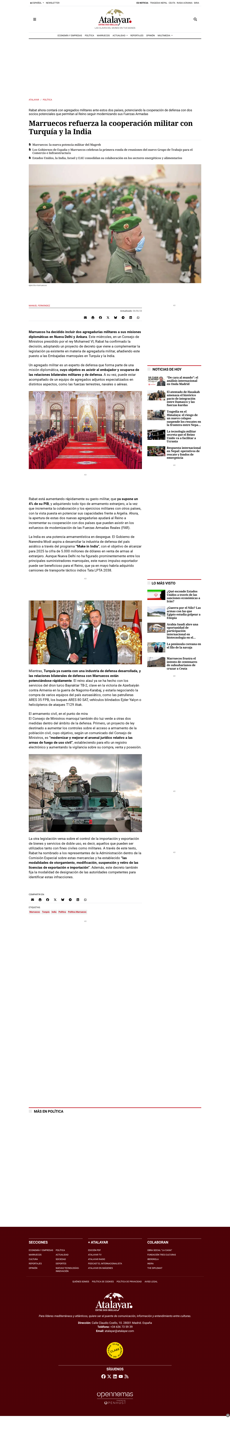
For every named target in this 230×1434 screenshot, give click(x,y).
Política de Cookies (103, 1281)
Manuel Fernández (40, 305)
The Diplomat (154, 1268)
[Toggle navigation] (34, 19)
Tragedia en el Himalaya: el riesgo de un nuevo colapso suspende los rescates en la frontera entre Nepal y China (184, 418)
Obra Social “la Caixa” (159, 1250)
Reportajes (35, 1263)
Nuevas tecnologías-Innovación (67, 1269)
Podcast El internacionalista (105, 1263)
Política (47, 99)
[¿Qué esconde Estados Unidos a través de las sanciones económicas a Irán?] (156, 594)
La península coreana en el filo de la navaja (184, 645)
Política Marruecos (77, 912)
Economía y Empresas (41, 1250)
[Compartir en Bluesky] (115, 317)
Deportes (61, 1263)
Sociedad (61, 1259)
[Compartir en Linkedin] (130, 317)
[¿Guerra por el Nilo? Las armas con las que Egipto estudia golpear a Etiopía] (156, 611)
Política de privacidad (129, 1281)
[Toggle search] (195, 19)
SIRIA (196, 3)
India (54, 912)
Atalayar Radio (96, 1259)
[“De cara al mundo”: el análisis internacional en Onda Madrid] (156, 380)
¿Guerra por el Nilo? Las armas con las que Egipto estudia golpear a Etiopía (184, 613)
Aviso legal (151, 1281)
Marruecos (34, 912)
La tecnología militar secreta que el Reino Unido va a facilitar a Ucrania (181, 436)
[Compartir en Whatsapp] (138, 317)
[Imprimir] (93, 317)
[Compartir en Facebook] (100, 317)
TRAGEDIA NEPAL (158, 3)
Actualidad (62, 1254)
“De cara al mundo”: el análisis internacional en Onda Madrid (182, 381)
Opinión (33, 1268)
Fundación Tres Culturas (161, 1254)
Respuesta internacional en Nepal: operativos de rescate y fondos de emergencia (184, 453)
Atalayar (34, 99)
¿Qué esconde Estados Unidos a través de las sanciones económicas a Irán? (183, 596)
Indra (150, 1263)
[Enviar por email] (85, 317)
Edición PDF (94, 1250)
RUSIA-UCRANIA (184, 3)
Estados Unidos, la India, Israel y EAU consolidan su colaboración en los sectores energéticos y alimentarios (107, 158)
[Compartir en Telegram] (123, 317)
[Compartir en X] (108, 317)
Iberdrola (153, 1259)
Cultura (33, 1259)
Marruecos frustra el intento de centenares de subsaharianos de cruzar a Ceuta (182, 663)
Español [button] (37, 3)
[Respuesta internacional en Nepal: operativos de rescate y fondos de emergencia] (156, 451)
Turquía (45, 912)
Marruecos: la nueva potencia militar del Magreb (66, 145)
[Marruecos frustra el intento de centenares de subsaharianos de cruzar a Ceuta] (156, 661)
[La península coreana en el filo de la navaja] (156, 647)
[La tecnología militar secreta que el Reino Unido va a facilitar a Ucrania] (156, 434)
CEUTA (172, 3)
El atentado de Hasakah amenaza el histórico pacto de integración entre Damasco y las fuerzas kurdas (183, 398)
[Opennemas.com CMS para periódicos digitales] (115, 1398)
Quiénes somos (80, 1281)
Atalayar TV (95, 1254)
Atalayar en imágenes (100, 1268)
